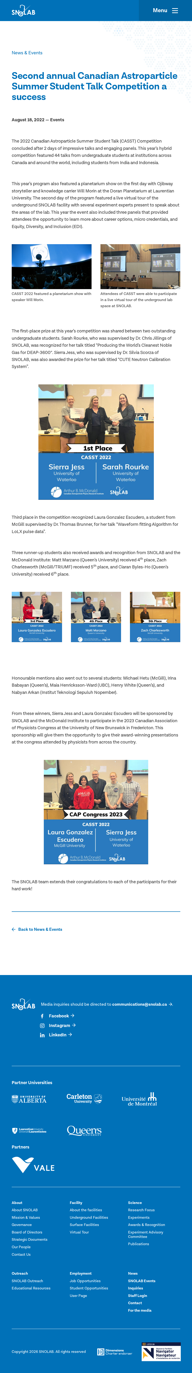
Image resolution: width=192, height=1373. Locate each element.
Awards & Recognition (146, 1225)
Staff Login (137, 1295)
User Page (78, 1296)
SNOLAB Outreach (27, 1281)
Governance (22, 1225)
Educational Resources (31, 1288)
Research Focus (141, 1210)
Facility (76, 1202)
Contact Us (21, 1254)
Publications (138, 1244)
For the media (139, 1310)
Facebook (59, 1016)
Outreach (20, 1273)
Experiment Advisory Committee (145, 1234)
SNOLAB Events (141, 1281)
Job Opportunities (85, 1281)
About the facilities (86, 1210)
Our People (21, 1247)
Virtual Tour (79, 1232)
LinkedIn (57, 1035)
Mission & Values (26, 1217)
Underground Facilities (89, 1217)
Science (135, 1202)
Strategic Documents (30, 1239)
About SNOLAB (25, 1210)
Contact (135, 1303)
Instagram (59, 1025)
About (17, 1202)
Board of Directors (27, 1232)
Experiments (139, 1217)
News (133, 1273)
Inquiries (135, 1288)
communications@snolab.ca (139, 1004)
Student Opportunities (89, 1288)
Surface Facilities (84, 1225)
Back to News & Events (39, 929)
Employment (81, 1273)
